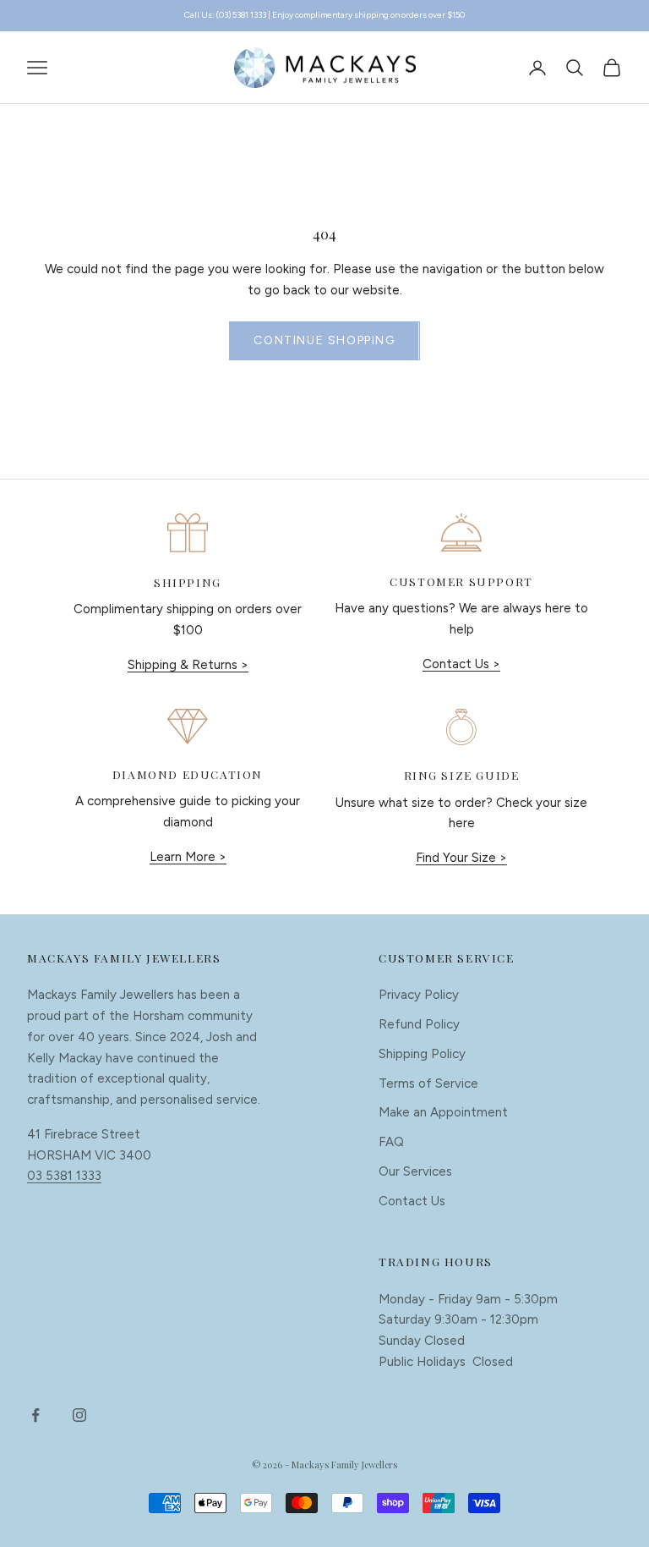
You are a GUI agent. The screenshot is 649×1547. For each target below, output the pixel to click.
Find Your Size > (461, 857)
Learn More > (188, 856)
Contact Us (412, 1201)
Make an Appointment (443, 1112)
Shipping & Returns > (188, 664)
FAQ (391, 1141)
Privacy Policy (419, 994)
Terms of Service (428, 1083)
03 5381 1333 (64, 1175)
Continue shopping (324, 340)
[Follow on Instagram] (79, 1415)
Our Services (415, 1171)
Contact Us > (461, 664)
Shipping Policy (422, 1054)
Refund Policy (419, 1024)
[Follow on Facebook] (35, 1415)
